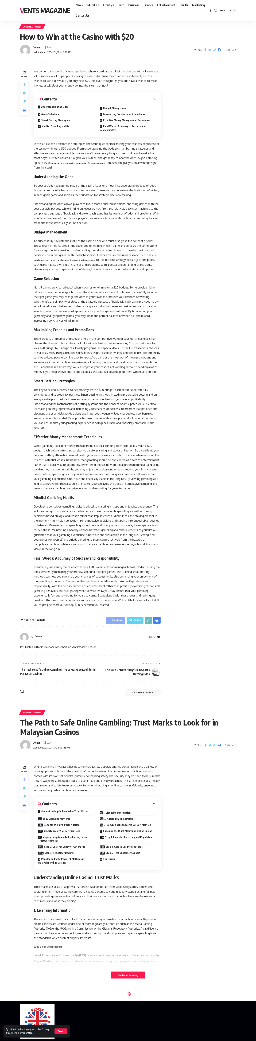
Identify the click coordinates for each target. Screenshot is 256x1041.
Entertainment (32, 26)
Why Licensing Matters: (56, 818)
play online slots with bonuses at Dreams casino (77, 163)
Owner (36, 47)
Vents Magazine (45, 10)
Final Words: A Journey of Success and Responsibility (123, 128)
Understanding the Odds (54, 106)
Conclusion (109, 858)
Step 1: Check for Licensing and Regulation (129, 837)
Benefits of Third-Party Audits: (61, 824)
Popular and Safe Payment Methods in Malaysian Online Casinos (61, 860)
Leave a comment (145, 692)
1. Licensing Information (117, 812)
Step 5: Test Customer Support (123, 852)
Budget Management (115, 108)
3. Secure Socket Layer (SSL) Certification (127, 824)
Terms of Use (25, 1032)
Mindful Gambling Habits (55, 126)
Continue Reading (128, 975)
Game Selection (50, 114)
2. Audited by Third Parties (119, 818)
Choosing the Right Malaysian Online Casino (127, 830)
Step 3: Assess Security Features (124, 846)
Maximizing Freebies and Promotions (124, 114)
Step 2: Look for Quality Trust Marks (64, 846)
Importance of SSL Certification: (62, 830)
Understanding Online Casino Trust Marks (64, 811)
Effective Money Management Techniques (126, 120)
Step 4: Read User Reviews (59, 852)
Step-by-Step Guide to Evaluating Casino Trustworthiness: (63, 839)
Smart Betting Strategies (55, 120)
